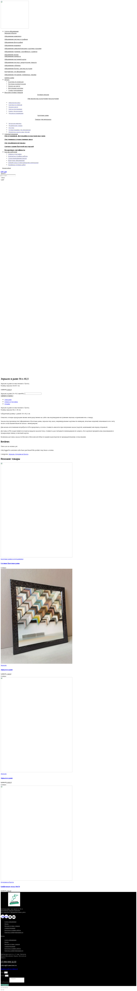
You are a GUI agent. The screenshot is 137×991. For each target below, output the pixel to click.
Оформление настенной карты (15, 59)
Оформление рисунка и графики (16, 39)
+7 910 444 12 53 (8, 961)
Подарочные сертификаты (14, 150)
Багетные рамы (43, 115)
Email (3, 975)
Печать (6, 924)
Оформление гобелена (12, 65)
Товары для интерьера (43, 119)
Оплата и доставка (11, 402)
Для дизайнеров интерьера (14, 143)
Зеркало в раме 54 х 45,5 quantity (12, 393)
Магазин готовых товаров (12, 926)
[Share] (3, 987)
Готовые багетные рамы (10, 563)
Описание (8, 400)
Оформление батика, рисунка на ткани (18, 68)
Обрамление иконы (11, 55)
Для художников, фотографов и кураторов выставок (24, 136)
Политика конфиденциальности (13, 932)
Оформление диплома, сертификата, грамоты (20, 51)
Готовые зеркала (43, 95)
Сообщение (5, 982)
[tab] (60, 400)
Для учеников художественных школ (18, 139)
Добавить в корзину (7, 396)
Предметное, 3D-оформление (14, 72)
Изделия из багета (21, 454)
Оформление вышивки (12, 45)
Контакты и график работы (12, 930)
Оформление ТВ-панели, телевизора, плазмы (20, 75)
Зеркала (12, 454)
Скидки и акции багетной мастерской (19, 146)
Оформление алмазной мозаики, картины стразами (22, 48)
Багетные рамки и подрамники (12, 559)
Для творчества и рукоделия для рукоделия (43, 98)
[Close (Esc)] (1, 987)
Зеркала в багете (10, 33)
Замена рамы (9, 78)
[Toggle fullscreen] (5, 987)
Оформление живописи (12, 36)
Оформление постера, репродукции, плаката (20, 62)
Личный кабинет (6, 168)
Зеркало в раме (7, 670)
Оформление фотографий (13, 42)
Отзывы (7, 404)
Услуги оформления (10, 922)
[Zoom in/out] (7, 987)
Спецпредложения (9, 928)
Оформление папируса (12, 56)
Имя (2, 972)
